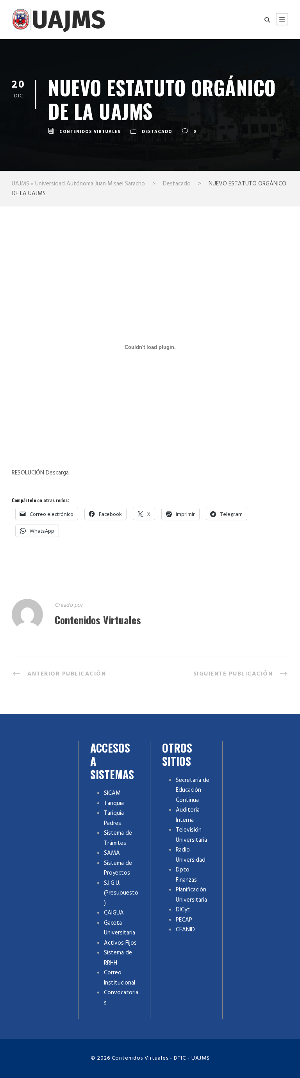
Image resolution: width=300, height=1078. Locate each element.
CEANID (185, 929)
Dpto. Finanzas (186, 875)
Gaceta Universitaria (119, 928)
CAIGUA (114, 913)
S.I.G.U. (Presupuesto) (121, 893)
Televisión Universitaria (191, 835)
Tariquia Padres (114, 818)
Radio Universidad (190, 855)
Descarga (56, 473)
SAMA (112, 853)
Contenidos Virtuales (90, 131)
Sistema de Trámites (118, 838)
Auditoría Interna (188, 815)
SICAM (112, 793)
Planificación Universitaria (191, 895)
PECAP (184, 920)
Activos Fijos (120, 943)
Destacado (157, 131)
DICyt (183, 910)
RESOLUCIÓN (28, 473)
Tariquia (114, 803)
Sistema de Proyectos (118, 868)
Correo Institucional (119, 978)
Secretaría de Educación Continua (192, 790)
